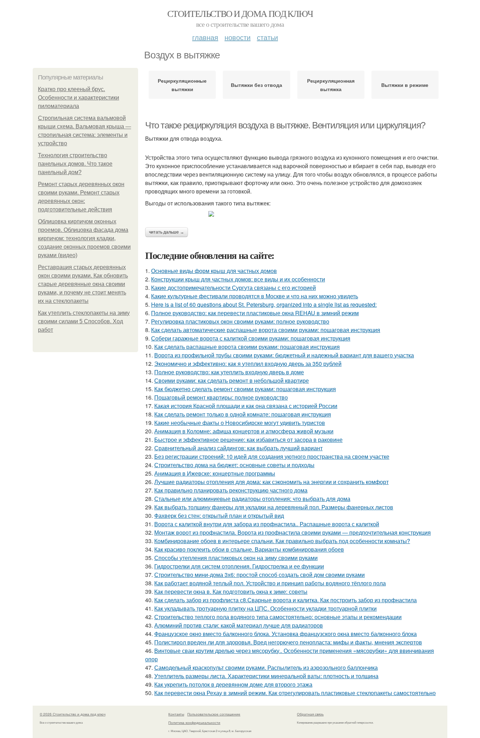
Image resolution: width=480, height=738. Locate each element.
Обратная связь (310, 714)
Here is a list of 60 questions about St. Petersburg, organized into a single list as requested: (264, 304)
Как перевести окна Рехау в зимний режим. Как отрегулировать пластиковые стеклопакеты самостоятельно (295, 693)
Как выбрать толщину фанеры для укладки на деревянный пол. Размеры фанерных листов (273, 507)
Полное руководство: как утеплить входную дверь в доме (229, 372)
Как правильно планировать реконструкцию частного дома (230, 490)
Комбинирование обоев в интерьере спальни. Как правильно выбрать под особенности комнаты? (282, 541)
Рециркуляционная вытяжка (331, 85)
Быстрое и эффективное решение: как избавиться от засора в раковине (248, 439)
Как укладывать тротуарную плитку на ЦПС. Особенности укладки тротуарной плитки (265, 608)
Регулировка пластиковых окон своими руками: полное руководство (240, 321)
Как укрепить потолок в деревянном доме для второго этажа (233, 684)
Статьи (267, 37)
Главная (205, 37)
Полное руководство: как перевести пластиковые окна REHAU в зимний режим (255, 313)
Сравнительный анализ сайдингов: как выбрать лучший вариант (238, 448)
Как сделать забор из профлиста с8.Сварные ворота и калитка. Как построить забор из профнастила (285, 600)
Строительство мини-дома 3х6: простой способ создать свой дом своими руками (259, 575)
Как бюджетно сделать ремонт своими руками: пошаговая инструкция (245, 389)
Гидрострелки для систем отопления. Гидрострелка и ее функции (239, 566)
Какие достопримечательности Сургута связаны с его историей (233, 288)
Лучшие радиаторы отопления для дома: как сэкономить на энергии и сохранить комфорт (271, 482)
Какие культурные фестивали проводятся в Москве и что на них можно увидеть (254, 296)
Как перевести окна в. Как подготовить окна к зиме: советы (230, 591)
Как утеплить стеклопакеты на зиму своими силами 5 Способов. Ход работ (84, 321)
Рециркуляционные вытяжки (182, 85)
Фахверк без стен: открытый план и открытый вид (219, 515)
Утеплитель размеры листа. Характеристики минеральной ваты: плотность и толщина (266, 676)
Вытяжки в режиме (404, 84)
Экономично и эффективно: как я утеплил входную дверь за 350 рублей (248, 364)
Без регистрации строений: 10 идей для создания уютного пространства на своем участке (271, 456)
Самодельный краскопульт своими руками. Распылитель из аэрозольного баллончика (266, 667)
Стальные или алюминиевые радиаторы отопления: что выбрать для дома (252, 499)
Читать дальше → (166, 232)
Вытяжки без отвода (256, 84)
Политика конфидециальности (194, 722)
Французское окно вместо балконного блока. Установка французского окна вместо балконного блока (285, 634)
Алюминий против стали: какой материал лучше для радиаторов (238, 625)
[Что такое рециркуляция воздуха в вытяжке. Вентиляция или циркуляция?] (296, 214)
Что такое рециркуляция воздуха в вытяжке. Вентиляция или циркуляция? (285, 125)
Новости (238, 37)
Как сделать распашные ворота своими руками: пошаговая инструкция (247, 347)
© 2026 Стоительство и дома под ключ (72, 714)
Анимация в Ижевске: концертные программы (214, 473)
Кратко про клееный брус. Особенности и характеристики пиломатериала (78, 97)
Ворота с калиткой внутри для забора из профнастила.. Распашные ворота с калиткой (266, 524)
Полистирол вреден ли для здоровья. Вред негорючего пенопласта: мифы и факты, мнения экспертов (288, 642)
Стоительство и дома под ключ (240, 13)
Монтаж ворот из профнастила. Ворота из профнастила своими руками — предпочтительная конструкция (292, 532)
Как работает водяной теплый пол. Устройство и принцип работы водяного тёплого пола (270, 583)
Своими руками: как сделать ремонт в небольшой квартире (231, 380)
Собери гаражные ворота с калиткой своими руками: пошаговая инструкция (250, 338)
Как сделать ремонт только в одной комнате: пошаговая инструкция (242, 414)
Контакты (176, 714)
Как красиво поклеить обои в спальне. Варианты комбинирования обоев (249, 549)
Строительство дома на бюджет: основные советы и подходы (234, 465)
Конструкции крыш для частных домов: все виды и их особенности (238, 279)
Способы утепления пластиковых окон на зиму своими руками (236, 558)
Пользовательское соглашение (213, 714)
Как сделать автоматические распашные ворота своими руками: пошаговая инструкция (265, 330)
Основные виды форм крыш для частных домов (214, 271)
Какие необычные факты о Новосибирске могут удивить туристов (239, 423)
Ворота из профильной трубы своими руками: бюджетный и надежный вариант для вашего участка (284, 355)
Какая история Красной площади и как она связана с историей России (245, 406)
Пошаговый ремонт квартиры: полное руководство (221, 397)
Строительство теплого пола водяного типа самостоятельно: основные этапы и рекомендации (278, 617)
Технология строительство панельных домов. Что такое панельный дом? (75, 163)
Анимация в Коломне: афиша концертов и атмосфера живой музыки (243, 431)
